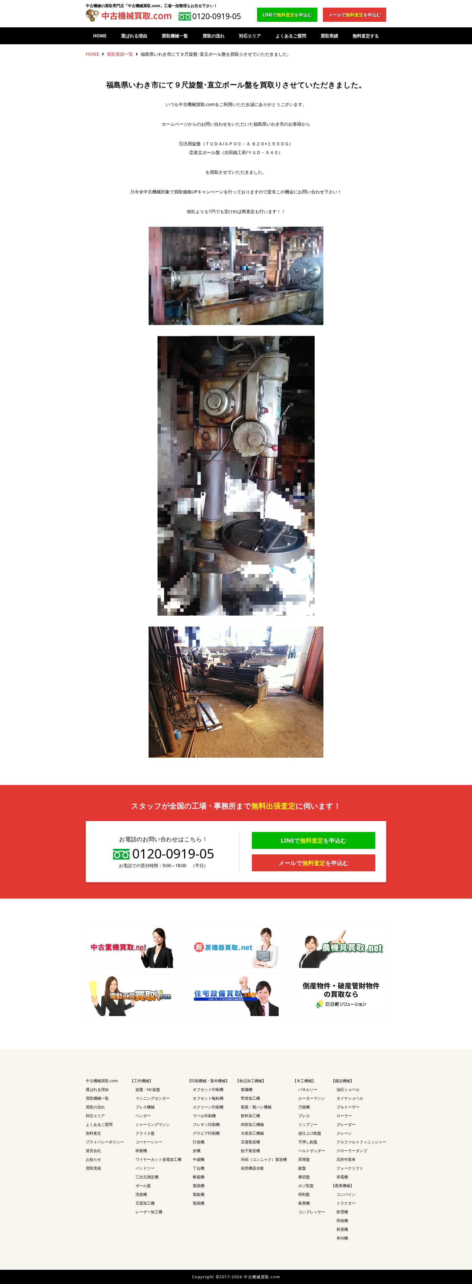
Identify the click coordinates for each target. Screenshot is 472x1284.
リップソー (307, 1124)
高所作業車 (346, 1159)
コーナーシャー (148, 1141)
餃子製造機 (250, 1150)
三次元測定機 (146, 1176)
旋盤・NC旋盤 (147, 1089)
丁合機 (198, 1168)
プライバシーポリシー (105, 1141)
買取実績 (329, 36)
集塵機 (304, 1203)
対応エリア (250, 36)
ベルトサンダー (311, 1150)
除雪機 (342, 1211)
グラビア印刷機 (206, 1133)
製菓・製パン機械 (256, 1106)
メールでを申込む (354, 15)
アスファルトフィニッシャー (361, 1141)
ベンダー (143, 1115)
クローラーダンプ (352, 1150)
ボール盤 (143, 1185)
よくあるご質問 (291, 36)
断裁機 (198, 1176)
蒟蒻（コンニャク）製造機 (264, 1159)
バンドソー (145, 1168)
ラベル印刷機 (204, 1115)
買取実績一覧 (120, 54)
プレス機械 (145, 1106)
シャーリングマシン (152, 1124)
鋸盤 (302, 1168)
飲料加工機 (250, 1115)
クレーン (344, 1133)
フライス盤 (145, 1133)
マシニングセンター (152, 1098)
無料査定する (366, 36)
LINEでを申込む (287, 15)
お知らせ (93, 1159)
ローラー (344, 1115)
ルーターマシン (311, 1098)
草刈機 (342, 1238)
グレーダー (346, 1124)
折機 (196, 1150)
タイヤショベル (350, 1098)
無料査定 (93, 1133)
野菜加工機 (250, 1098)
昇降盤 (304, 1159)
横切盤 (304, 1176)
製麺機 (246, 1089)
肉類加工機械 (252, 1124)
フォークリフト (350, 1168)
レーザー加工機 (148, 1211)
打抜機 (198, 1141)
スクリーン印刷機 (208, 1106)
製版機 (198, 1194)
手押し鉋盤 (307, 1141)
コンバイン (346, 1194)
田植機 (342, 1220)
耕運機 (342, 1229)
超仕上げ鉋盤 (309, 1133)
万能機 (304, 1106)
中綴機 (198, 1159)
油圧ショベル (348, 1089)
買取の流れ (214, 36)
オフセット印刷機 (208, 1089)
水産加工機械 (252, 1133)
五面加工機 (145, 1203)
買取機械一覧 (175, 36)
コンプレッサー (311, 1211)
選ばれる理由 (134, 36)
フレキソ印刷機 (206, 1124)
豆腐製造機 (250, 1141)
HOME (100, 36)
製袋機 (198, 1185)
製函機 (198, 1203)
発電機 (342, 1176)
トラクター (346, 1203)
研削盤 (304, 1194)
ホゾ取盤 (306, 1185)
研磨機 (141, 1150)
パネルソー (307, 1089)
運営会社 (93, 1150)
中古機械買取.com (102, 1080)
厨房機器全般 (252, 1168)
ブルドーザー (348, 1106)
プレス (304, 1115)
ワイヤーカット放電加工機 (158, 1159)
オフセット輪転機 (208, 1098)
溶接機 (141, 1194)
